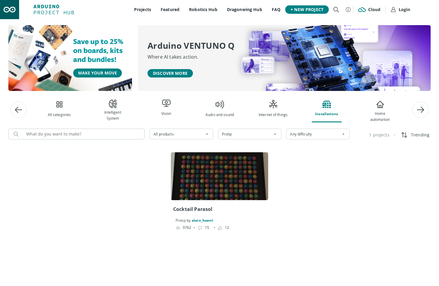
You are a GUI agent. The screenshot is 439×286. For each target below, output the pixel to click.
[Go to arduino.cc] (9, 9)
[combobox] (181, 134)
